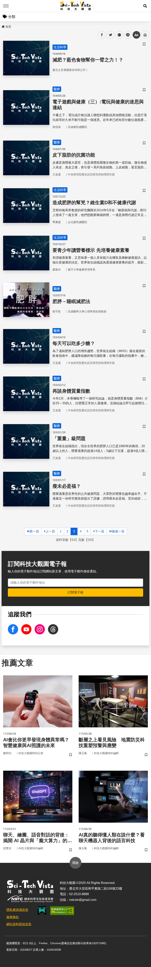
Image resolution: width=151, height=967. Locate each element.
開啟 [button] (75, 862)
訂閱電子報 (75, 592)
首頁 (8, 26)
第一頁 (34, 531)
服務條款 (12, 917)
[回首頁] (75, 6)
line (126, 35)
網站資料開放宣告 (18, 924)
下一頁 (99, 531)
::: (3, 25)
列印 (145, 35)
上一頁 (50, 531)
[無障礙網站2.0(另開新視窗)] (62, 910)
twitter (110, 35)
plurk (118, 35)
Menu (6, 6)
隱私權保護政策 (17, 909)
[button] (145, 6)
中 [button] (136, 35)
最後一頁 (118, 531)
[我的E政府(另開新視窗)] (42, 910)
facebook (102, 35)
